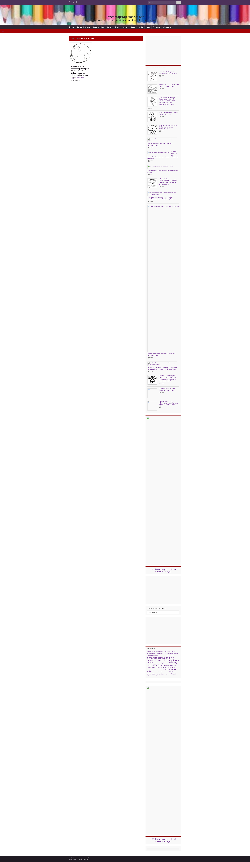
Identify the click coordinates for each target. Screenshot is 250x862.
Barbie (165, 651)
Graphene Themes (83, 859)
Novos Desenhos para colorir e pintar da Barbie (168, 113)
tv (152, 676)
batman (169, 651)
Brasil (154, 653)
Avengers (154, 651)
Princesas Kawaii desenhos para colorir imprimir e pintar (160, 144)
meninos (150, 672)
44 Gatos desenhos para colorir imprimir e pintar (167, 389)
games (160, 667)
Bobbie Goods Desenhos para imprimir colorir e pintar (169, 85)
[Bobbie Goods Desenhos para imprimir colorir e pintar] (153, 89)
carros (165, 653)
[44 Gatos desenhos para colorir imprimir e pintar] (153, 392)
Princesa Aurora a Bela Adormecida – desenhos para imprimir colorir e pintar (168, 402)
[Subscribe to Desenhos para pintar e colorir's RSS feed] (70, 1)
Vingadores (167, 27)
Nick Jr (158, 672)
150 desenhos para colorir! (163, 570)
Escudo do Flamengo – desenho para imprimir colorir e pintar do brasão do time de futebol (162, 368)
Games (125, 27)
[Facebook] (76, 1)
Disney (109, 27)
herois (175, 667)
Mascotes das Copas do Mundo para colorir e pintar (168, 72)
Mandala (157, 669)
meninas (174, 669)
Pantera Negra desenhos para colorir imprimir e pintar (162, 171)
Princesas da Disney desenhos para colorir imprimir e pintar (161, 354)
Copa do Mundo (153, 656)
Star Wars (168, 674)
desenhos (172, 656)
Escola (117, 27)
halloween (170, 667)
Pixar (171, 672)
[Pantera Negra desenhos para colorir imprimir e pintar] (163, 167)
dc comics (166, 656)
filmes (149, 667)
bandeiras (160, 651)
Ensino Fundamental (165, 665)
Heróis (140, 27)
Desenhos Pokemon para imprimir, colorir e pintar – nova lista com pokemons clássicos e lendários (167, 378)
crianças (161, 656)
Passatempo (165, 672)
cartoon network (172, 653)
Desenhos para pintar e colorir (125, 17)
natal (155, 672)
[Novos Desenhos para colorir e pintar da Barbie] (153, 116)
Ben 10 (173, 651)
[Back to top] (245, 857)
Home (71, 27)
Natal (148, 27)
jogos (153, 669)
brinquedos (160, 653)
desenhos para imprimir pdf (160, 663)
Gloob (133, 27)
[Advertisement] (163, 50)
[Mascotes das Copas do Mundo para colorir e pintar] (153, 76)
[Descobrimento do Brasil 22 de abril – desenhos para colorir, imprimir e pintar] (163, 193)
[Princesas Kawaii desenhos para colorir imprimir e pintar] (163, 139)
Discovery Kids (98, 27)
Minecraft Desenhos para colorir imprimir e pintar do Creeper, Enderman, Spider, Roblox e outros (168, 181)
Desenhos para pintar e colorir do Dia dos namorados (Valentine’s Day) (169, 126)
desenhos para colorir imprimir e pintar (163, 661)
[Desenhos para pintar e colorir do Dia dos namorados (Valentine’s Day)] (153, 129)
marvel (167, 670)
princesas (150, 674)
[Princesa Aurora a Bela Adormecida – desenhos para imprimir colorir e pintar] (153, 405)
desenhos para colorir (160, 657)
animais (149, 651)
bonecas (149, 653)
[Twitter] (73, 1)
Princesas (156, 27)
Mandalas (162, 669)
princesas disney (159, 674)
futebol (154, 667)
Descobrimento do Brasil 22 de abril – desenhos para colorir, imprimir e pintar (160, 198)
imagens (149, 670)
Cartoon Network (83, 27)
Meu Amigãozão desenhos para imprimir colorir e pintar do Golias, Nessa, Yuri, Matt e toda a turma (80, 70)
